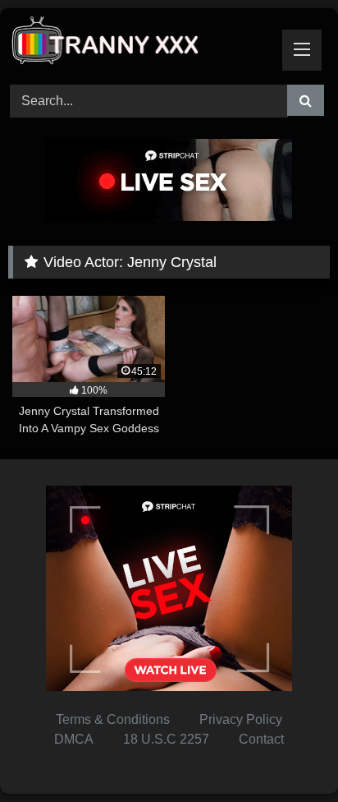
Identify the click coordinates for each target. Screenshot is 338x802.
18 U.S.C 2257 (166, 739)
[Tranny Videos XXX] (138, 43)
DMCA (74, 739)
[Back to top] (287, 753)
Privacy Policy (240, 719)
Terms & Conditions (113, 719)
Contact (261, 739)
